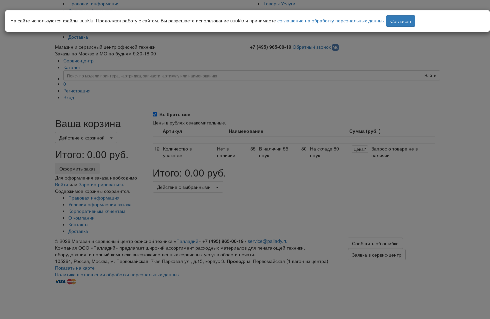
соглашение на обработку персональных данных (331, 20)
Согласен (400, 21)
